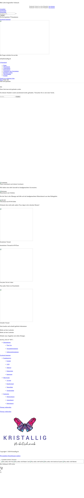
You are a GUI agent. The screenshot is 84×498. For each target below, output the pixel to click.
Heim (1, 80)
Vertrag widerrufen (5, 407)
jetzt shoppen (52, 6)
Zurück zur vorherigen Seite (7, 78)
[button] (2, 9)
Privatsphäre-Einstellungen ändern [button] (10, 456)
